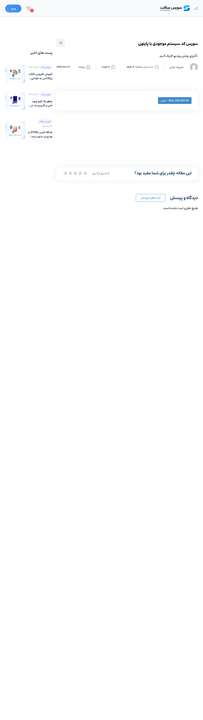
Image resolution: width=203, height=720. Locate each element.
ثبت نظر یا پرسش (150, 197)
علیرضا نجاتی (176, 67)
